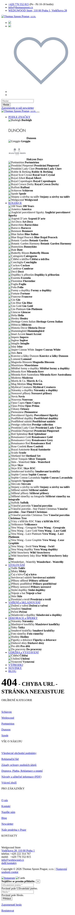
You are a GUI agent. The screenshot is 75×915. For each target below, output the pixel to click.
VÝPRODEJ (15, 664)
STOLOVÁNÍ (16, 565)
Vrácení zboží (9, 782)
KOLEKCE (15, 202)
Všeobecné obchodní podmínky (18, 753)
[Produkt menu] (38, 112)
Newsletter (7, 823)
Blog (4, 818)
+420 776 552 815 (18, 4)
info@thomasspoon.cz (20, 7)
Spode (4, 735)
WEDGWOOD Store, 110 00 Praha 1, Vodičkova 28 (37, 10)
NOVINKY (15, 668)
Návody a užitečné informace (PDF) (21, 776)
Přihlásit (7, 898)
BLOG (12, 671)
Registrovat (7, 910)
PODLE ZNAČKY (19, 116)
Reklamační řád (10, 759)
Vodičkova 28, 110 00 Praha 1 (18, 850)
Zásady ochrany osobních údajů (18, 764)
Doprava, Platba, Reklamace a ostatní (22, 770)
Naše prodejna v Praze (13, 829)
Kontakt (5, 806)
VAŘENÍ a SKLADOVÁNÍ (24, 602)
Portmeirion (7, 723)
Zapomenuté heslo (11, 904)
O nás (4, 800)
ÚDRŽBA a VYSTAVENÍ (23, 652)
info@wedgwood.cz (12, 859)
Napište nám (8, 812)
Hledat (6, 104)
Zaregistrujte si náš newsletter (17, 107)
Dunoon (5, 729)
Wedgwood (7, 717)
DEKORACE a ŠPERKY (23, 618)
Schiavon (6, 711)
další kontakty (9, 863)
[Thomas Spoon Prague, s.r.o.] (18, 16)
